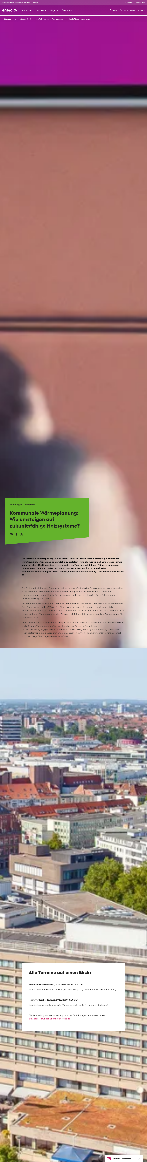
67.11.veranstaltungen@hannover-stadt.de (49, 1018)
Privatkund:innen (8, 3)
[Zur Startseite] (9, 10)
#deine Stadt (20, 19)
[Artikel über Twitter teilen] (21, 535)
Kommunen (35, 3)
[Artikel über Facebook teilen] (16, 535)
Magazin (7, 19)
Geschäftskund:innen (22, 3)
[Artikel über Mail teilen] (11, 535)
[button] (139, 1158)
